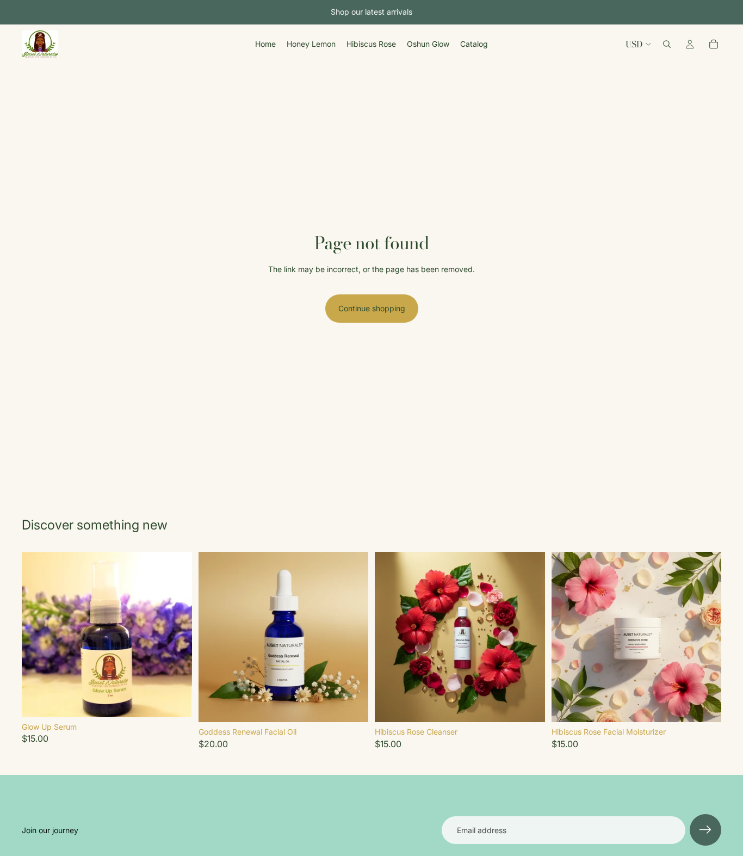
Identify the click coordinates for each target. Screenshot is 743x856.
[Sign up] (705, 830)
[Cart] (714, 44)
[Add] (175, 700)
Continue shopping (371, 308)
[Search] (667, 44)
